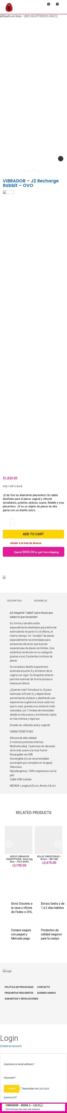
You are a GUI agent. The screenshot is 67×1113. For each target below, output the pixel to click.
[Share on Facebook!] (4, 564)
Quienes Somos (46, 993)
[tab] (14, 600)
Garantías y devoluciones (21, 998)
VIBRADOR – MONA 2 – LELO (23, 1105)
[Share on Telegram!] (22, 564)
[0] (45, 7)
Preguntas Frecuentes (19, 993)
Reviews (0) (40, 600)
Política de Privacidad (19, 987)
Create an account (11, 1046)
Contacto (43, 987)
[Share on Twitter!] (16, 564)
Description (14, 600)
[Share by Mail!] (10, 564)
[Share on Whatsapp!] (29, 564)
